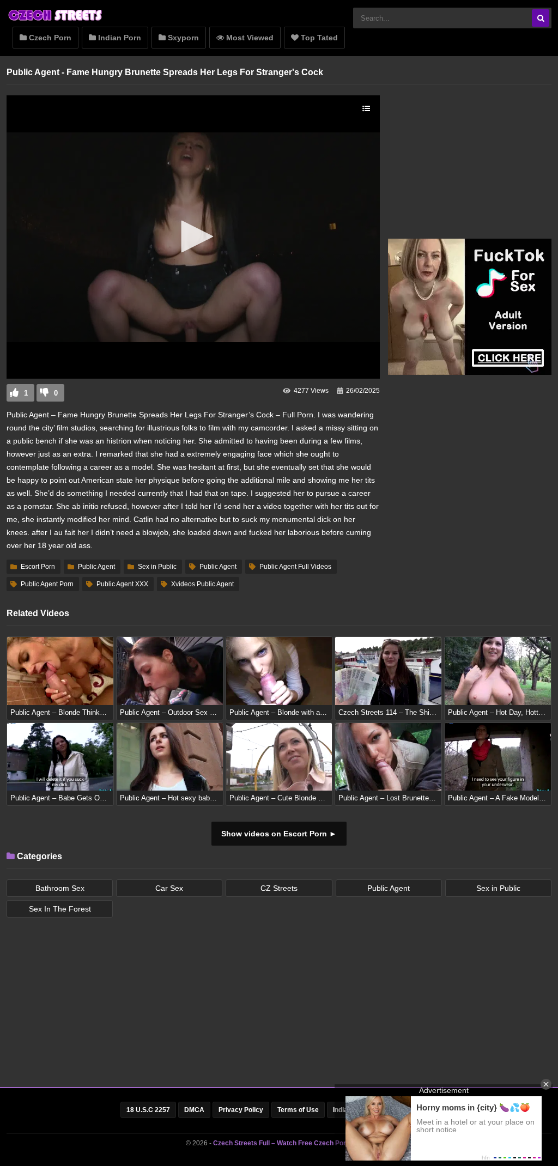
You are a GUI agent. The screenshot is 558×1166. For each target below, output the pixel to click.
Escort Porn (38, 566)
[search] (540, 18)
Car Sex (169, 888)
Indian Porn (118, 37)
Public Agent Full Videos (295, 566)
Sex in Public (157, 566)
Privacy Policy (241, 1110)
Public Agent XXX (122, 584)
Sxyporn (182, 37)
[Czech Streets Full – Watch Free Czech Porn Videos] (56, 20)
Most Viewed (249, 37)
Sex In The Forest (60, 908)
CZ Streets (279, 888)
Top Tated (318, 37)
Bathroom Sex (59, 888)
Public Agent (96, 566)
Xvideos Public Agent (202, 584)
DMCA (194, 1110)
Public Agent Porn (47, 584)
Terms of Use (298, 1110)
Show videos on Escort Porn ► (279, 833)
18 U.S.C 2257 (148, 1110)
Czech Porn (49, 37)
